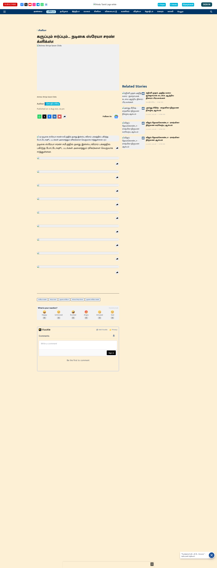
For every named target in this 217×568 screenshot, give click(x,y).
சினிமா (97, 11)
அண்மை (38, 11)
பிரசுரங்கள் (188, 4)
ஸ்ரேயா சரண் (42, 300)
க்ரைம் (160, 11)
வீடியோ (137, 11)
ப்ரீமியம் (51, 12)
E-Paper (161, 4)
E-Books (174, 4)
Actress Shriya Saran (77, 300)
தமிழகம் (64, 11)
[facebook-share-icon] (49, 118)
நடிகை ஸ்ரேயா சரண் (92, 300)
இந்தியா (76, 11)
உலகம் (87, 11)
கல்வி (170, 11)
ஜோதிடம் (149, 11)
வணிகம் (125, 11)
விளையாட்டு (111, 11)
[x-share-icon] (44, 118)
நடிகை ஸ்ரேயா (64, 300)
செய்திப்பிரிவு (52, 104)
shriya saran (53, 300)
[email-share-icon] (60, 118)
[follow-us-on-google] (116, 117)
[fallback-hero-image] (133, 98)
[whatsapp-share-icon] (39, 118)
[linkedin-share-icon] (54, 118)
